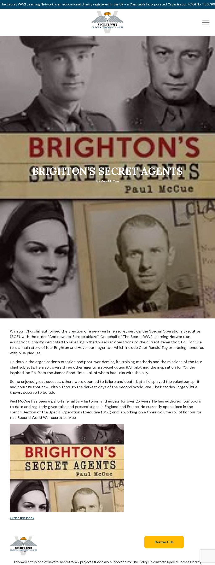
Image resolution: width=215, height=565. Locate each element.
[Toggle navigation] (206, 22)
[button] (107, 518)
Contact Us (164, 542)
